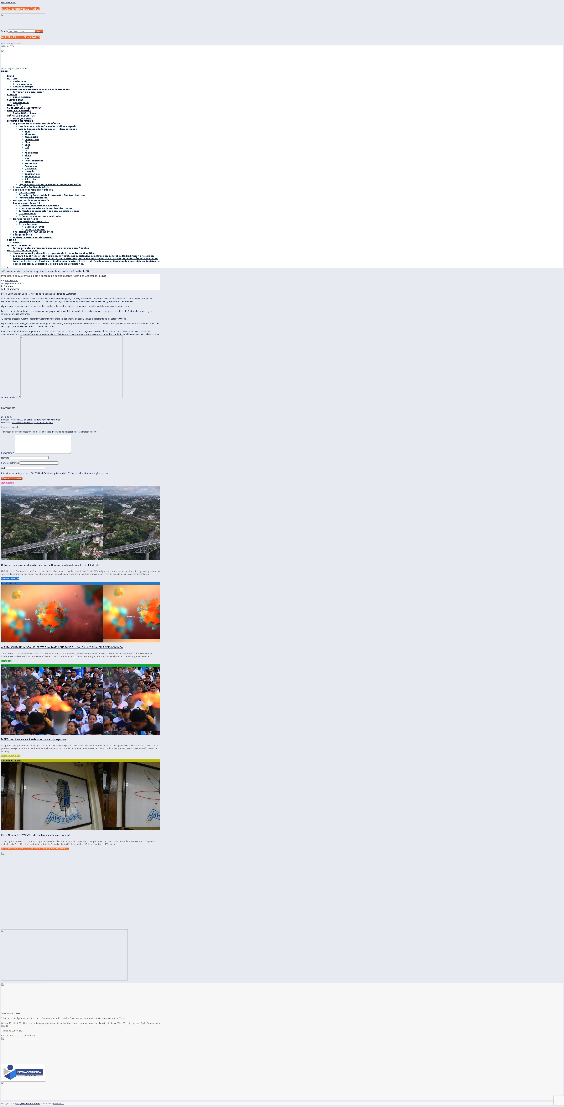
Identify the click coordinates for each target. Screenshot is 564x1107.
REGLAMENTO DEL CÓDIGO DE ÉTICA (33, 232)
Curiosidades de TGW (11, 760)
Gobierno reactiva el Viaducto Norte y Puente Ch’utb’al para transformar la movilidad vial (49, 565)
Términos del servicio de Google (83, 473)
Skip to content (8, 2)
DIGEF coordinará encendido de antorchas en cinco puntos (33, 739)
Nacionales (9, 286)
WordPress (58, 1103)
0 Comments (12, 289)
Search (4, 31)
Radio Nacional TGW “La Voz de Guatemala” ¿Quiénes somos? (35, 835)
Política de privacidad (54, 473)
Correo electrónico (10, 462)
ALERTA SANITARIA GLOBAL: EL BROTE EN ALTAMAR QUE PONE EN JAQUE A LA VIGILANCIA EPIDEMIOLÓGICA (62, 647)
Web (3, 468)
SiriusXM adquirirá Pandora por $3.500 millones (37, 419)
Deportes (5, 665)
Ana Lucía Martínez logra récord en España (32, 422)
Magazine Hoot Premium (28, 1103)
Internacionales (8, 583)
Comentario (7, 452)
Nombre (5, 457)
